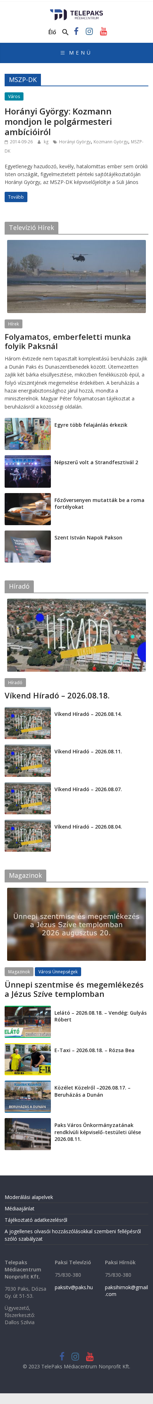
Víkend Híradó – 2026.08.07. (88, 789)
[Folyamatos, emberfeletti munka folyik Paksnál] (76, 243)
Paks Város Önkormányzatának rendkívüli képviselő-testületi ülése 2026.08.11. (97, 1132)
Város (14, 96)
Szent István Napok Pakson (88, 537)
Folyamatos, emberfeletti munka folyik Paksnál (68, 341)
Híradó (15, 683)
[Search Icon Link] (65, 32)
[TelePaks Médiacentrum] (77, 11)
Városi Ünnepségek (58, 972)
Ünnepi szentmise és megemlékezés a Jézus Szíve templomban (74, 989)
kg (46, 142)
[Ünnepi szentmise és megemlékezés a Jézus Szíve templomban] (76, 891)
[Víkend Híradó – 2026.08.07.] (28, 786)
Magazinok (19, 972)
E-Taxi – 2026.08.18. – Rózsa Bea (94, 1050)
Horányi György (75, 142)
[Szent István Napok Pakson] (28, 534)
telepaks (52, 355)
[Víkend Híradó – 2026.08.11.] (28, 748)
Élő (52, 32)
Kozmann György (111, 142)
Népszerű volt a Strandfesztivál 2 (96, 462)
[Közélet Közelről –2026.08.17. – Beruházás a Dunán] (28, 1084)
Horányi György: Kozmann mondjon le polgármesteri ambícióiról (58, 121)
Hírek (13, 324)
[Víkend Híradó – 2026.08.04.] (28, 823)
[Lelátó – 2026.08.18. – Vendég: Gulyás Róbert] (28, 1009)
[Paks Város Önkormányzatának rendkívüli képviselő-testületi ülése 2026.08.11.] (28, 1121)
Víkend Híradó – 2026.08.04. (88, 826)
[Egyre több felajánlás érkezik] (28, 421)
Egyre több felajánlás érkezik (90, 424)
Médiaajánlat (20, 1208)
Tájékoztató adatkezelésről (36, 1219)
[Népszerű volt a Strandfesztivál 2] (28, 459)
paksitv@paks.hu (74, 1287)
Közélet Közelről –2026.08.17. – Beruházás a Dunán (92, 1091)
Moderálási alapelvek (29, 1197)
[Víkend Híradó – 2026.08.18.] (76, 602)
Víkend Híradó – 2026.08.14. (88, 714)
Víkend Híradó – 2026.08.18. (57, 695)
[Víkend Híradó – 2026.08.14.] (28, 710)
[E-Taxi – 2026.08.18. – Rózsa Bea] (28, 1047)
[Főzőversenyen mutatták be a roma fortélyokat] (28, 496)
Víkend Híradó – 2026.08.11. (88, 751)
